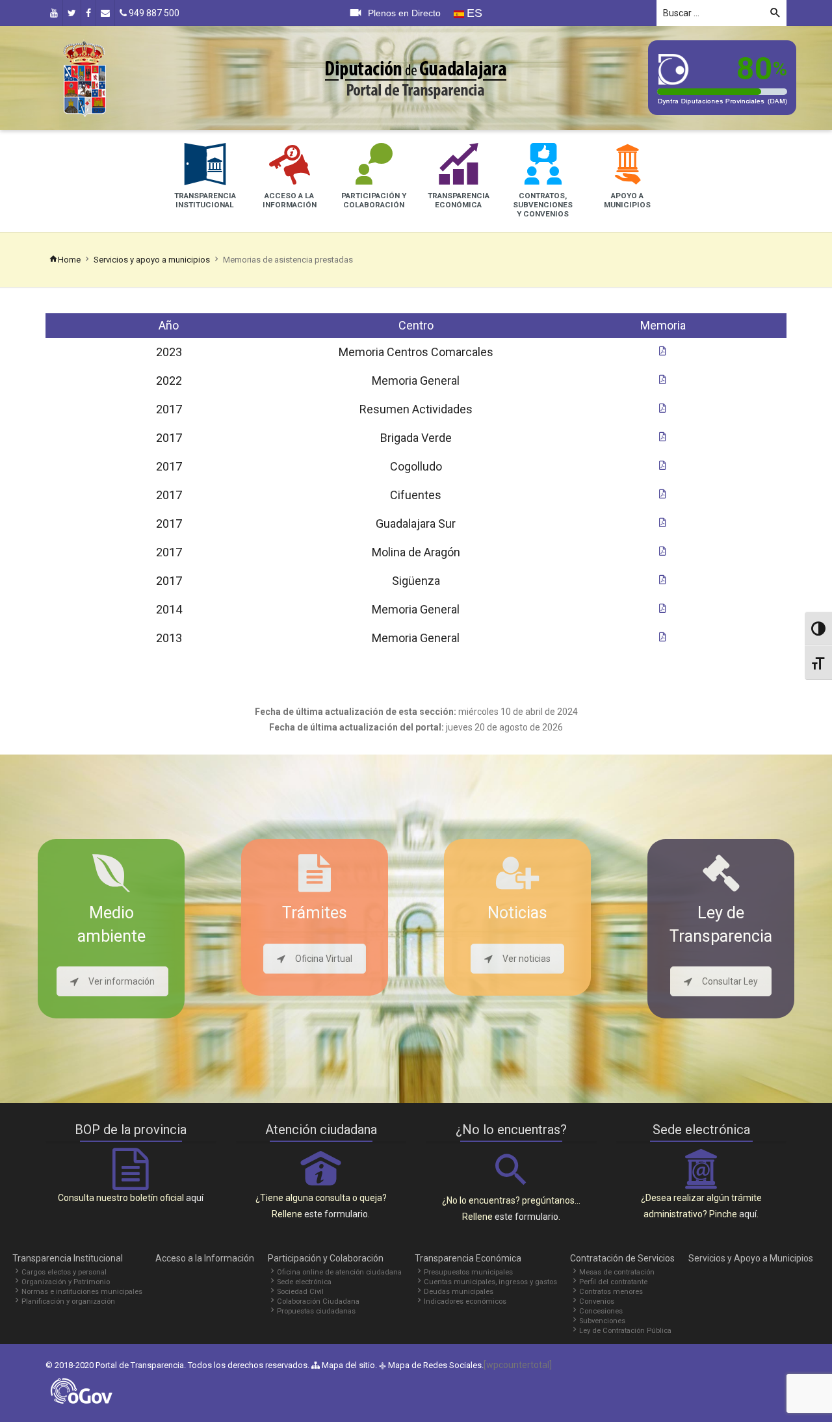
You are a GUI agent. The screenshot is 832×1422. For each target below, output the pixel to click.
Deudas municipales (458, 1291)
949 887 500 (153, 13)
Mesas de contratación (617, 1272)
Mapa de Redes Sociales (435, 1365)
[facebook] (88, 13)
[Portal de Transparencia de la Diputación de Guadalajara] (85, 77)
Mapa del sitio (347, 1365)
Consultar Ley (730, 981)
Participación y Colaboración (326, 1258)
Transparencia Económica (468, 1258)
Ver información (121, 981)
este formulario (336, 1214)
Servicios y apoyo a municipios (152, 260)
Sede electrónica (304, 1282)
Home (69, 260)
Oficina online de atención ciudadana (339, 1272)
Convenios (596, 1301)
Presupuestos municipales (468, 1272)
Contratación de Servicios (622, 1258)
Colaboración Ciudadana (318, 1301)
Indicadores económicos (465, 1301)
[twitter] (71, 13)
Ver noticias (526, 958)
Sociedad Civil (300, 1291)
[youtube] (54, 13)
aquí (194, 1198)
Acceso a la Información (204, 1258)
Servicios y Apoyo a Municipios (750, 1258)
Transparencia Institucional (67, 1258)
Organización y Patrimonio (65, 1282)
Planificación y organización (68, 1301)
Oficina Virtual (323, 958)
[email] (105, 13)
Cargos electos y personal (64, 1272)
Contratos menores (611, 1291)
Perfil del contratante (613, 1282)
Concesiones (601, 1311)
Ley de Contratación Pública (625, 1330)
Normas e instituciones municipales (81, 1291)
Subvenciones (602, 1321)
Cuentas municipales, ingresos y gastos (490, 1282)
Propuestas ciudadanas (316, 1311)
